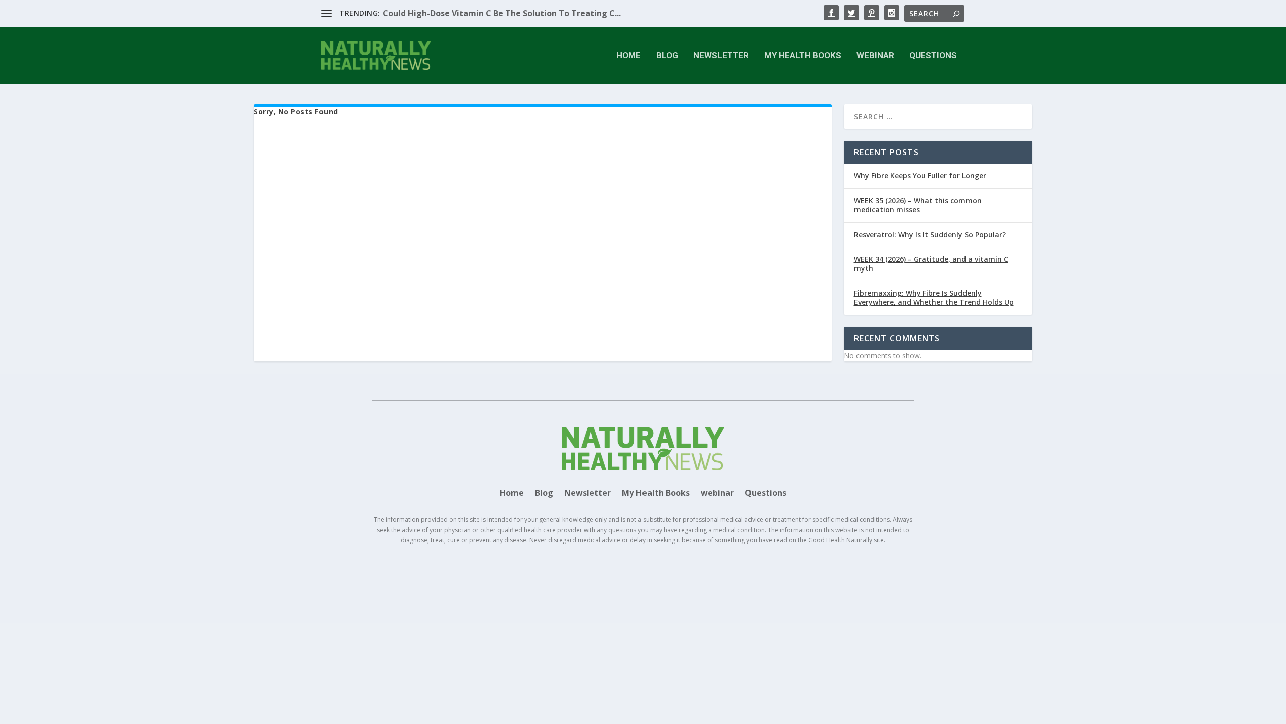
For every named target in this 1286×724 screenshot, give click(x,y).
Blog (667, 55)
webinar (875, 55)
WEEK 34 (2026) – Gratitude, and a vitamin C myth (931, 263)
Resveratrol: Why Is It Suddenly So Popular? (930, 234)
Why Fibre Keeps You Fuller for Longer (920, 175)
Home (628, 55)
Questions (933, 55)
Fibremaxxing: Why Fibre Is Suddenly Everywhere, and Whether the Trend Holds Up (934, 297)
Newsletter (721, 55)
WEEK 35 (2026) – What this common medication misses (918, 205)
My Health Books (802, 55)
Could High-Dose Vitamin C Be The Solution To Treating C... (502, 13)
